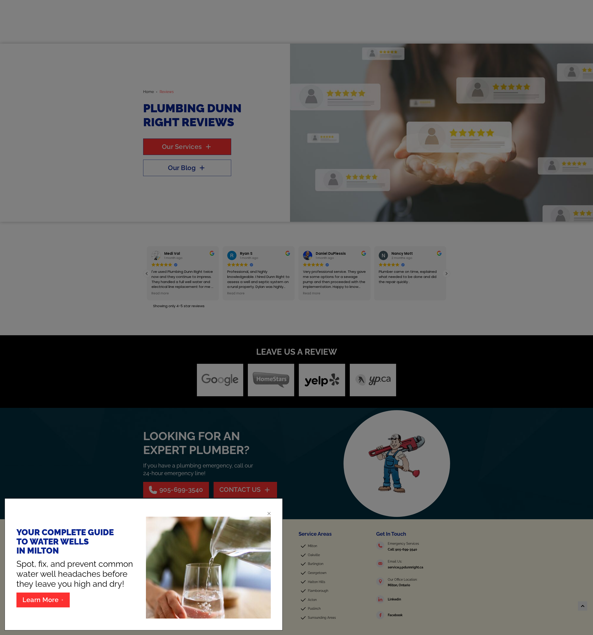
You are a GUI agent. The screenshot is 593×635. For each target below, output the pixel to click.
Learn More (40, 600)
